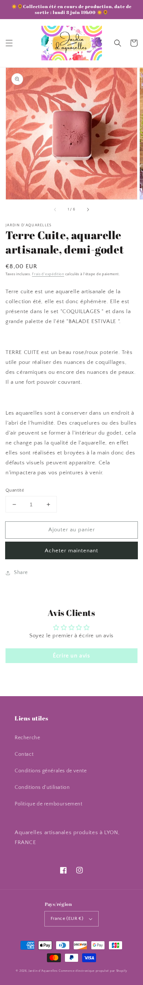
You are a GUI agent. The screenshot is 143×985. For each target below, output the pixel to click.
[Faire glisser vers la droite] (88, 210)
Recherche (27, 738)
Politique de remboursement (48, 804)
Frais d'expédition (48, 274)
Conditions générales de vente (51, 771)
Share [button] (21, 572)
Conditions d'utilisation (42, 787)
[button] (9, 43)
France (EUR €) (67, 918)
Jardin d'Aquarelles (43, 970)
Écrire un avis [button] (71, 655)
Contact (24, 754)
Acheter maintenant (71, 551)
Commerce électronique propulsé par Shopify (93, 970)
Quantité (15, 490)
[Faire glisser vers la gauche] (55, 210)
